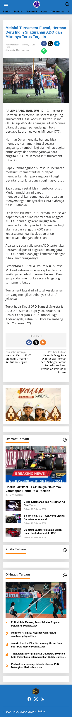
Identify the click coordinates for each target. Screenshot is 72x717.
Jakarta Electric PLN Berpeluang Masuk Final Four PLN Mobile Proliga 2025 (37, 645)
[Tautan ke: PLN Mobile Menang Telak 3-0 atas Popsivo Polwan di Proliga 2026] (36, 600)
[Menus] (6, 4)
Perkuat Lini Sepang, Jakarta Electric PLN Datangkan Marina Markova (35, 666)
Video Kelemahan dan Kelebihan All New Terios (44, 503)
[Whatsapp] (44, 51)
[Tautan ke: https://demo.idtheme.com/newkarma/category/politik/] (65, 550)
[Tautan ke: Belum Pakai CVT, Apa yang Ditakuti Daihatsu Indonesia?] (13, 518)
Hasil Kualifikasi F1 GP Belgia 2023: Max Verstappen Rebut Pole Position (33, 488)
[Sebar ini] (44, 43)
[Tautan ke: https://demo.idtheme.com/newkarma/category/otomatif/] (65, 440)
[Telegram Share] (57, 43)
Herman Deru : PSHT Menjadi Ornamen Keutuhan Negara (18, 357)
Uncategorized (22, 50)
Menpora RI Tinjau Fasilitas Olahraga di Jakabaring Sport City (33, 634)
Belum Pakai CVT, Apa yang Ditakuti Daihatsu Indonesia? (44, 517)
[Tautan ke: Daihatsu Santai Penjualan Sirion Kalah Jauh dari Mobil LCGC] (13, 532)
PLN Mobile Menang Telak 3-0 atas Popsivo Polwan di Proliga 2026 (35, 624)
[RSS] (43, 342)
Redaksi (41, 711)
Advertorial (10, 50)
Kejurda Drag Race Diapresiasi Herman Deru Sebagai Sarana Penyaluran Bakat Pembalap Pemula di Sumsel (53, 362)
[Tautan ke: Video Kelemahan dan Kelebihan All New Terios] (13, 505)
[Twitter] (36, 342)
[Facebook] (29, 342)
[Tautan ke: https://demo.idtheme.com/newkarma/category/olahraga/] (65, 575)
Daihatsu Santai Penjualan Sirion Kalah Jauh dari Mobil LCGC (43, 531)
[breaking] (37, 4)
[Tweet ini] (50, 43)
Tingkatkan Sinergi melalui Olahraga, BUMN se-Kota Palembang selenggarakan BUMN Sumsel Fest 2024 (38, 655)
